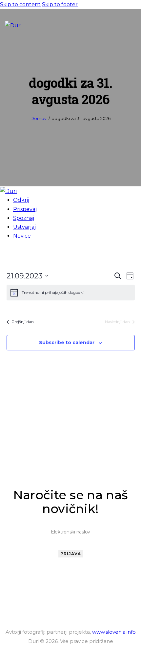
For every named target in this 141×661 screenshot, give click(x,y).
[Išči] (116, 25)
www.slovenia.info (114, 632)
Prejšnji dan (22, 321)
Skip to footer (60, 4)
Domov (38, 118)
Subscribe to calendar (66, 342)
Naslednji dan (117, 321)
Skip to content (20, 4)
